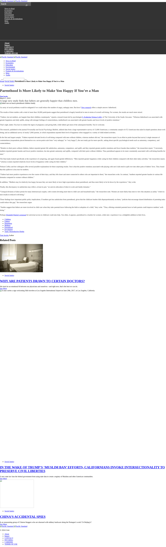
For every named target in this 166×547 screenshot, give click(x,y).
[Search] (26, 3)
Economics (8, 11)
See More (3, 288)
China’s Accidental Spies (23, 516)
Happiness (8, 223)
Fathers (7, 221)
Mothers (7, 225)
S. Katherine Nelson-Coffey (92, 117)
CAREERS (9, 51)
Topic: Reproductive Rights (14, 231)
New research (86, 107)
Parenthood (9, 227)
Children (8, 219)
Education (8, 13)
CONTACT (9, 47)
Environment (9, 15)
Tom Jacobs (4, 96)
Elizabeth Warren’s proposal (16, 215)
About (7, 43)
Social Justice (9, 17)
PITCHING (9, 49)
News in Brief (10, 9)
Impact (7, 45)
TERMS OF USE (11, 53)
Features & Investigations (14, 19)
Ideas (6, 21)
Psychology (9, 229)
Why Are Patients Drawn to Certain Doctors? (42, 281)
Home (2, 81)
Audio (7, 23)
